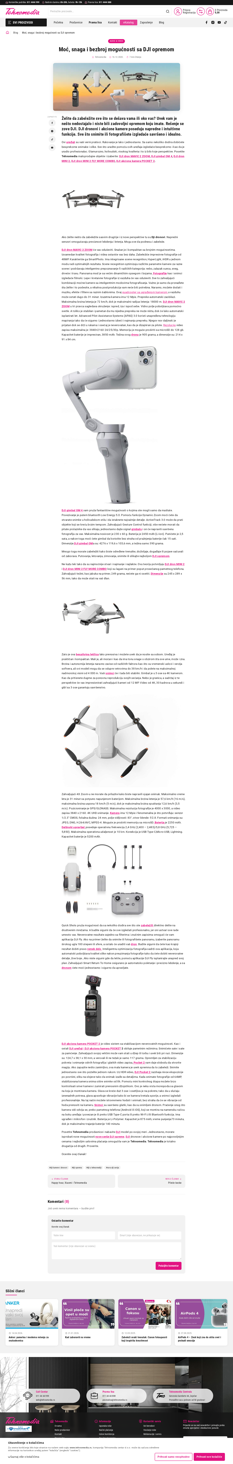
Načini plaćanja (106, 1430)
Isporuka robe (105, 1426)
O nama (58, 1426)
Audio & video (116, 41)
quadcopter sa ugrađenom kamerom (145, 292)
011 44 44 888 (109, 1396)
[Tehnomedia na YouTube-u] (52, 147)
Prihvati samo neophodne (174, 1456)
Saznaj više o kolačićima (24, 1456)
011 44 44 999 (42, 1396)
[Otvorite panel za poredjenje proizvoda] (201, 11)
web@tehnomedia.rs (45, 1400)
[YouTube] (219, 22)
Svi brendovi (149, 1426)
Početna (58, 22)
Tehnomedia (22, 11)
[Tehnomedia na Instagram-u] (52, 131)
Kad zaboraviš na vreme (78, 1337)
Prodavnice (76, 22)
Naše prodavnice (62, 1430)
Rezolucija (169, 325)
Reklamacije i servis (152, 1434)
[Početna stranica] (7, 32)
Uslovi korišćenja (106, 1434)
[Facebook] (206, 22)
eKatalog (128, 22)
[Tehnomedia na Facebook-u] (52, 122)
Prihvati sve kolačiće (209, 1456)
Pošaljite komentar (169, 1265)
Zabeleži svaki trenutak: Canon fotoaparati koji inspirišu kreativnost (144, 1339)
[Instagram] (213, 22)
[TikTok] (225, 22)
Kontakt (112, 22)
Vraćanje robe (149, 1430)
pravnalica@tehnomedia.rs (115, 1400)
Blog (161, 22)
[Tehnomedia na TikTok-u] (52, 139)
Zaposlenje (146, 22)
